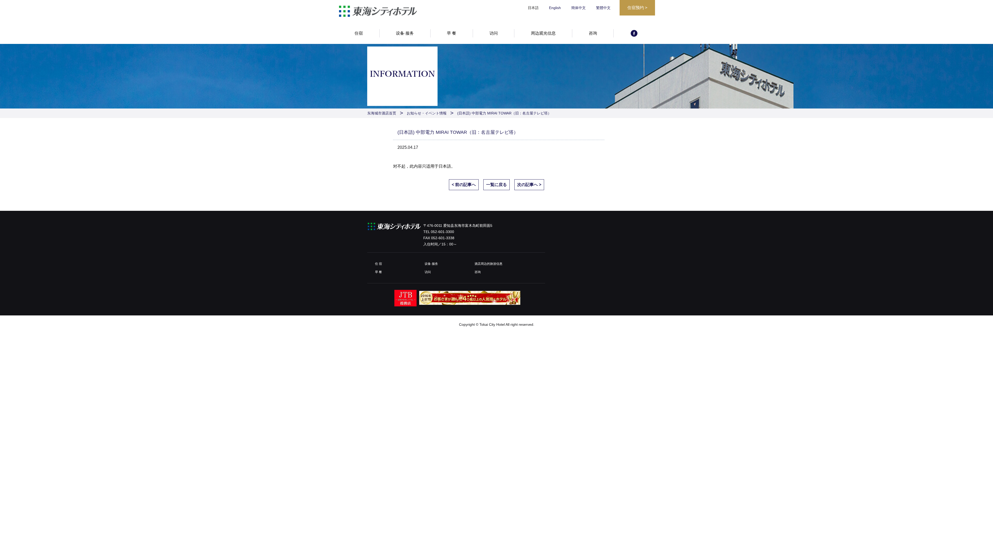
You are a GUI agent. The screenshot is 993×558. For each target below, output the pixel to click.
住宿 (359, 33)
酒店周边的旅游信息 (488, 264)
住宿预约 (637, 7)
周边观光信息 (543, 33)
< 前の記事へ (464, 184)
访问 (494, 33)
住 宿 (378, 264)
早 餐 (451, 33)
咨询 (593, 33)
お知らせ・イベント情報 (427, 113)
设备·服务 (405, 33)
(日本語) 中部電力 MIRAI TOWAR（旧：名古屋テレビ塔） (504, 113)
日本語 (445, 166)
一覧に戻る (496, 184)
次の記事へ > (529, 184)
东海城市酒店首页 (381, 113)
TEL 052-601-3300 (438, 232)
